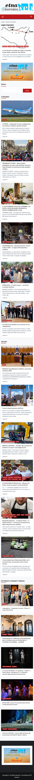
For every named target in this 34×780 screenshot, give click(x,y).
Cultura (9, 46)
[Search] (31, 16)
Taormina (26, 46)
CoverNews (24, 775)
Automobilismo (17, 477)
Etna (14, 46)
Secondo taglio (19, 46)
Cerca (3, 84)
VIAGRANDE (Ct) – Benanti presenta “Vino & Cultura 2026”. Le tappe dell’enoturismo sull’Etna (16, 247)
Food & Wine (5, 281)
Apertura (5, 46)
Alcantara (5, 159)
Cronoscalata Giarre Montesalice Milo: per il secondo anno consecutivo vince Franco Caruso (15, 562)
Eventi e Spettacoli (7, 666)
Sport (4, 364)
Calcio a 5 (5, 479)
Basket (23, 477)
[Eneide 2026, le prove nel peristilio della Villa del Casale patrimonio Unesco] (17, 690)
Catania (4, 320)
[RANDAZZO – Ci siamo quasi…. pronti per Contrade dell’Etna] (17, 272)
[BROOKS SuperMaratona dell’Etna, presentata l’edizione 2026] (17, 356)
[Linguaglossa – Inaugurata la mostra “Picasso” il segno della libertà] (17, 595)
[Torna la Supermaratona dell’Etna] (17, 395)
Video (24, 479)
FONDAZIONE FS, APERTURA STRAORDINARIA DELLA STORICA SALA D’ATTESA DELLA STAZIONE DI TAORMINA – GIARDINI (16, 640)
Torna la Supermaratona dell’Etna (12, 408)
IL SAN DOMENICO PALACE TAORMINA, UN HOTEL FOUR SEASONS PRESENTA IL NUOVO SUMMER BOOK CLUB (16, 208)
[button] (2, 16)
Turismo (4, 119)
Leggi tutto (4, 59)
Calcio (28, 477)
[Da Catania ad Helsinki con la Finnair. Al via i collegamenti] (17, 311)
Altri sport (10, 477)
